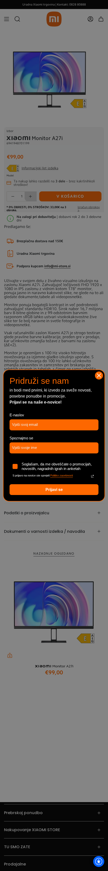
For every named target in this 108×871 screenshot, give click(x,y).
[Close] (99, 375)
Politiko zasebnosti (61, 475)
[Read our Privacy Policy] (92, 476)
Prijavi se (54, 489)
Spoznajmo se (21, 438)
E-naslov (17, 415)
